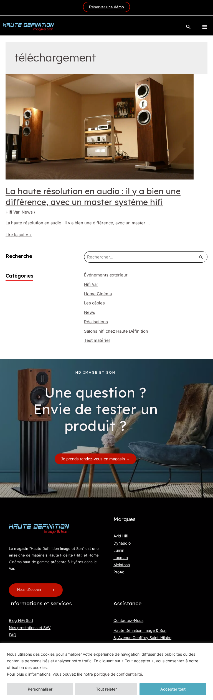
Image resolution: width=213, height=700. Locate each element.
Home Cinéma (98, 293)
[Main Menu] (204, 27)
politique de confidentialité (118, 674)
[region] (106, 671)
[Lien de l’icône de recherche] (188, 27)
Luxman (120, 557)
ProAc (118, 572)
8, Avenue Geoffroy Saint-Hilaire (142, 637)
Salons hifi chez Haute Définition (116, 331)
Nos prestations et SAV (29, 627)
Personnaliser (40, 689)
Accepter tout (173, 689)
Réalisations (96, 321)
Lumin (118, 550)
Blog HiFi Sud (21, 620)
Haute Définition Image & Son (139, 630)
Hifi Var (12, 212)
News (27, 212)
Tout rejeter (106, 689)
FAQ (12, 634)
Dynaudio (122, 543)
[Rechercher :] (145, 257)
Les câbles (94, 303)
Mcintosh (121, 564)
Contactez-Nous (128, 620)
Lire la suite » (19, 234)
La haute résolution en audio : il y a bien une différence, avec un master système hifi (93, 196)
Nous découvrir (29, 590)
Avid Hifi (120, 536)
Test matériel (97, 340)
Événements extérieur (106, 275)
